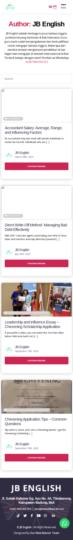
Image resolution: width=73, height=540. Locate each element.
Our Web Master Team (44, 533)
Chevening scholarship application (25, 312)
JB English (22, 153)
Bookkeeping (14, 118)
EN (46, 312)
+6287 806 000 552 (36, 62)
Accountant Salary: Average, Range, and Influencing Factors (34, 130)
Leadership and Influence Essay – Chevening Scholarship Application (32, 324)
